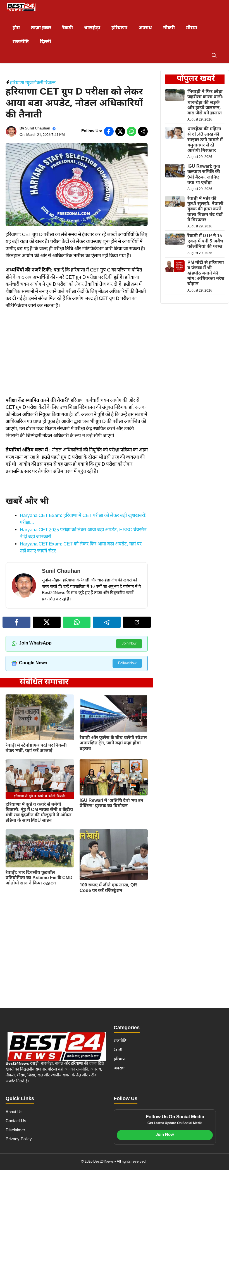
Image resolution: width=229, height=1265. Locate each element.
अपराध (145, 28)
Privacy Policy (19, 1139)
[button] (214, 56)
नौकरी (169, 28)
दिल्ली (45, 42)
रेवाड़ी (67, 28)
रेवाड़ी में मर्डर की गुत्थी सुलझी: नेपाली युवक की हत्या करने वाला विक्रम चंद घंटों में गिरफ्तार (205, 209)
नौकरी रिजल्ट (44, 83)
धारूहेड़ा (92, 28)
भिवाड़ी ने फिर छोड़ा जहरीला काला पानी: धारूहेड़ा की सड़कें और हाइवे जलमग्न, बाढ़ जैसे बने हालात (205, 102)
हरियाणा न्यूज (21, 83)
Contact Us (16, 1121)
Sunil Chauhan (37, 128)
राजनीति (21, 42)
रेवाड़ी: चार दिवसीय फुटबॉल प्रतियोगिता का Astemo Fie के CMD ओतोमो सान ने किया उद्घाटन (39, 878)
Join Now (129, 643)
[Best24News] (21, 7)
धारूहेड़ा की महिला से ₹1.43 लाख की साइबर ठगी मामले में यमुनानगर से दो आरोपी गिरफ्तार (205, 140)
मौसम (191, 28)
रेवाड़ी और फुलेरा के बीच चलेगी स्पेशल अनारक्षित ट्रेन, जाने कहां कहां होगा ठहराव (113, 743)
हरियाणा (119, 28)
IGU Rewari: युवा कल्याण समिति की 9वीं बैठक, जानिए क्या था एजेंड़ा (203, 175)
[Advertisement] (77, 356)
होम (16, 28)
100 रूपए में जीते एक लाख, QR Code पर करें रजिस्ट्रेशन (108, 888)
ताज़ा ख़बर (41, 28)
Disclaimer (15, 1130)
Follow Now (127, 663)
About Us (14, 1112)
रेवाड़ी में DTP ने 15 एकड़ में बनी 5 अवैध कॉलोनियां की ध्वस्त (205, 241)
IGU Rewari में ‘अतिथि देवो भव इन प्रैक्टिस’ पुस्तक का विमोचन (111, 803)
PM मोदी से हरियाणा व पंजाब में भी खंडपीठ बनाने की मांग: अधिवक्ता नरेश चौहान (205, 273)
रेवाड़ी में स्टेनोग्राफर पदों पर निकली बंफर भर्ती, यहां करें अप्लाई (36, 748)
